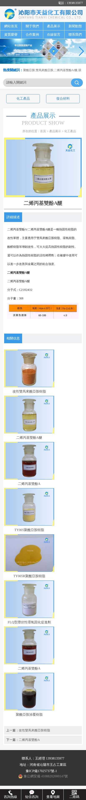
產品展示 (53, 26)
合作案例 (32, 34)
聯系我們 (75, 34)
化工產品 (23, 98)
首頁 (43, 131)
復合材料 (63, 98)
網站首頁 (11, 26)
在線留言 (53, 34)
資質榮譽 (11, 34)
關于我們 (32, 26)
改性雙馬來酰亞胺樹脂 (34, 730)
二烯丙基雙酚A (29, 739)
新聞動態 (75, 26)
